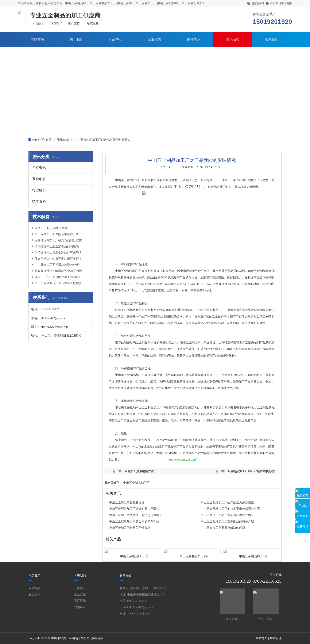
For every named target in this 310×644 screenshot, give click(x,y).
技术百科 (39, 201)
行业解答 (39, 190)
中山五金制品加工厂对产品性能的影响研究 (102, 139)
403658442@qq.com (141, 607)
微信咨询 (302, 495)
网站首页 (37, 39)
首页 (49, 139)
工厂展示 (80, 600)
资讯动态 (232, 39)
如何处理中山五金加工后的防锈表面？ (55, 248)
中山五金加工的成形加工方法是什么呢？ (135, 515)
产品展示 (34, 575)
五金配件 (34, 594)
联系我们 (271, 39)
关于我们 (76, 39)
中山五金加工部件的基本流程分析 (57, 234)
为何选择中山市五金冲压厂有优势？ (58, 252)
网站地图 (286, 3)
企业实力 (154, 39)
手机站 (303, 505)
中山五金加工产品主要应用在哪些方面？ (227, 515)
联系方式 (125, 575)
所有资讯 (39, 167)
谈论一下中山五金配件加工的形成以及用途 (57, 279)
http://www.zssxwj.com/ (182, 459)
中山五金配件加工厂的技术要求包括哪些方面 (230, 508)
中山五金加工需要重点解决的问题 (223, 527)
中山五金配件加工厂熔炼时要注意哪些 (134, 508)
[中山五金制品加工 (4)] (133, 548)
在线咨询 (302, 516)
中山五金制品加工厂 (136, 482)
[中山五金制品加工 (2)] (252, 548)
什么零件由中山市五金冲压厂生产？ (58, 258)
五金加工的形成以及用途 (51, 228)
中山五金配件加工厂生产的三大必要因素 (227, 502)
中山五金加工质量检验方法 (136, 471)
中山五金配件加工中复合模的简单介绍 (134, 521)
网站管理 (276, 638)
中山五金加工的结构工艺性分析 (129, 527)
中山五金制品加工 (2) (253, 556)
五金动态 (39, 179)
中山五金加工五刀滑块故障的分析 (57, 264)
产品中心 (115, 39)
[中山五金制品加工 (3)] (192, 548)
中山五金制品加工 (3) (194, 556)
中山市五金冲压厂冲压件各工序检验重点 (57, 285)
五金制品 (34, 588)
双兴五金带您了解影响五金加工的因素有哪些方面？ (57, 273)
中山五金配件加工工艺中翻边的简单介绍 (227, 521)
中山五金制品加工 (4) (134, 556)
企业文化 (80, 594)
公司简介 (80, 588)
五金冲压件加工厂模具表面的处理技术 (57, 242)
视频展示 (193, 39)
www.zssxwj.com (139, 613)
